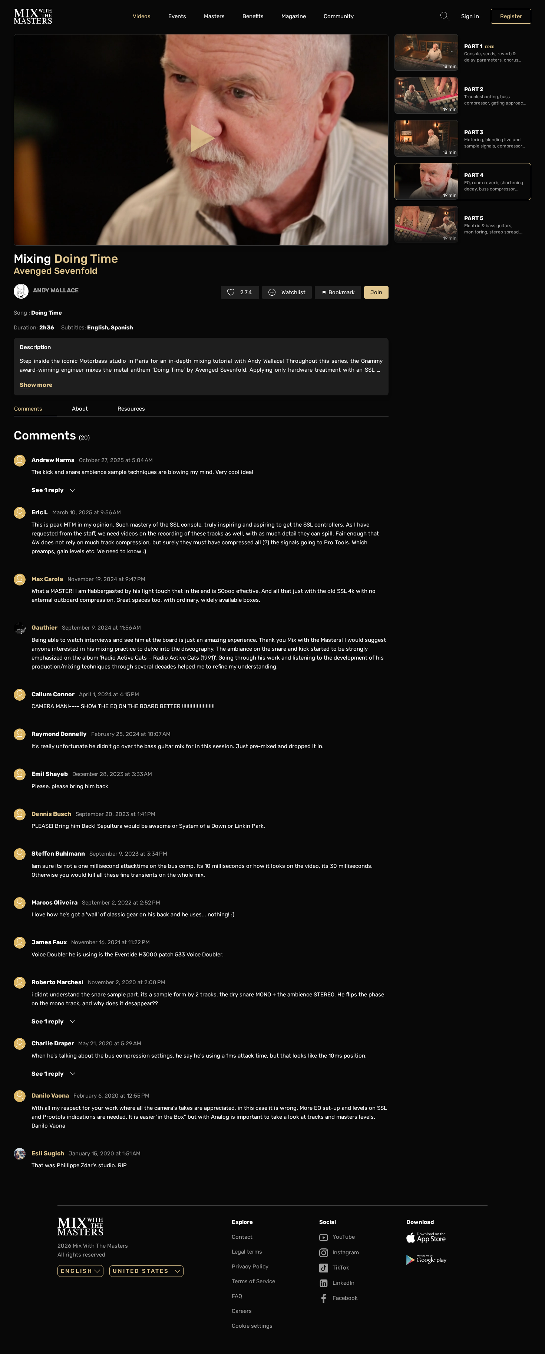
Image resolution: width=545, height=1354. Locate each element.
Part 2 (473, 89)
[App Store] (447, 1237)
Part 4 (473, 175)
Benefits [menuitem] (253, 16)
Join (376, 292)
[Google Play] (447, 1260)
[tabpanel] (201, 802)
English (77, 1271)
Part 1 (479, 46)
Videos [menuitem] (142, 16)
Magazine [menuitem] (293, 16)
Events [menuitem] (177, 16)
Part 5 (473, 218)
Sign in (470, 16)
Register (511, 16)
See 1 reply (48, 490)
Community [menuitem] (339, 16)
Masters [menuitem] (214, 16)
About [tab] (80, 408)
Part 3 (473, 132)
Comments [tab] (28, 408)
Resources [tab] (131, 408)
